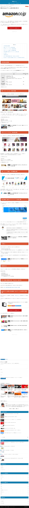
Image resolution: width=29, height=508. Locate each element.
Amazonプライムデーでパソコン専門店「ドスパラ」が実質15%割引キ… (13, 419)
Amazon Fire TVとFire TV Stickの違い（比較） (9, 428)
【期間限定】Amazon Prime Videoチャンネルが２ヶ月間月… (11, 413)
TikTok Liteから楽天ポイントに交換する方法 (9, 446)
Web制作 (9, 3)
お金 (20, 3)
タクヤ (6, 403)
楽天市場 (13, 305)
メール (2, 372)
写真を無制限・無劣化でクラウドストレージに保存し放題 (11, 51)
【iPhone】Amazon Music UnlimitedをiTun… (9, 425)
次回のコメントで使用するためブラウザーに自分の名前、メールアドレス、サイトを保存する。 (11, 377)
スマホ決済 (2, 501)
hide (15, 44)
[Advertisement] (14, 37)
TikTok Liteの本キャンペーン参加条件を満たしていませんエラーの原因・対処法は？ (14, 442)
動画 (1, 484)
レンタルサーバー (3, 469)
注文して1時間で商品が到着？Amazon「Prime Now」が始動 (12, 287)
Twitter (14, 408)
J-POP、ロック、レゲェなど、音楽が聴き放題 (9, 48)
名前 (1, 369)
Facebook (18, 408)
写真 (1, 486)
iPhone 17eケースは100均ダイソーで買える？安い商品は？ (11, 454)
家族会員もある (5, 54)
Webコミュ (14, 1)
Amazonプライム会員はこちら (14, 310)
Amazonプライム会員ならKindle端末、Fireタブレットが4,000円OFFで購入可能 (13, 57)
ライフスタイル (17, 3)
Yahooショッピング (18, 305)
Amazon (9, 305)
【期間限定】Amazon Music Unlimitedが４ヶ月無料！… (11, 416)
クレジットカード (3, 499)
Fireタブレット (17, 295)
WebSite (11, 408)
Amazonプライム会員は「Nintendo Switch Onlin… (10, 422)
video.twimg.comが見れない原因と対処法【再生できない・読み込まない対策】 (13, 458)
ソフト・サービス (13, 3)
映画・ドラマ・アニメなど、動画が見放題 (9, 47)
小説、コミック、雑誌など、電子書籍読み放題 (9, 50)
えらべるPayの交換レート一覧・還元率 (9, 450)
